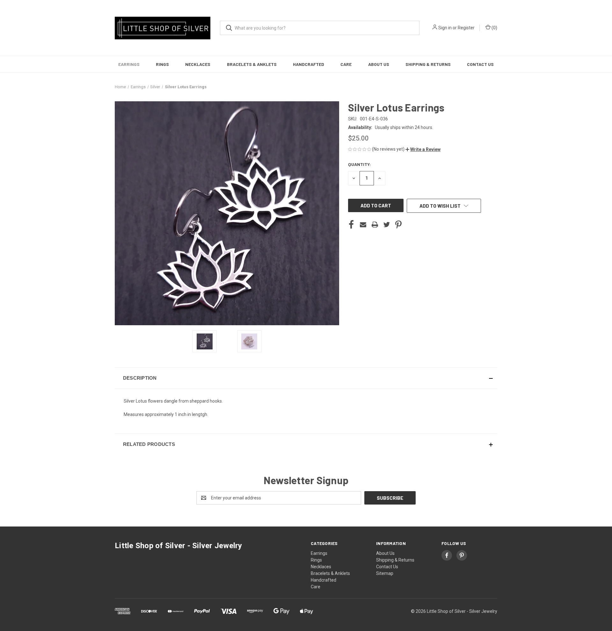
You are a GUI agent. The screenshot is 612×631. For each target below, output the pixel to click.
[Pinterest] (398, 224)
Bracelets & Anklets (252, 64)
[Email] (363, 224)
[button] (423, 149)
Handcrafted (308, 64)
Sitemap (384, 573)
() (494, 27)
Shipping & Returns (428, 64)
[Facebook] (351, 224)
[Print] (375, 224)
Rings (162, 64)
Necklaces (197, 64)
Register (466, 27)
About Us (378, 64)
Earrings (129, 64)
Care (346, 64)
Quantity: (359, 164)
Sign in (445, 27)
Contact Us (480, 64)
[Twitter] (386, 224)
